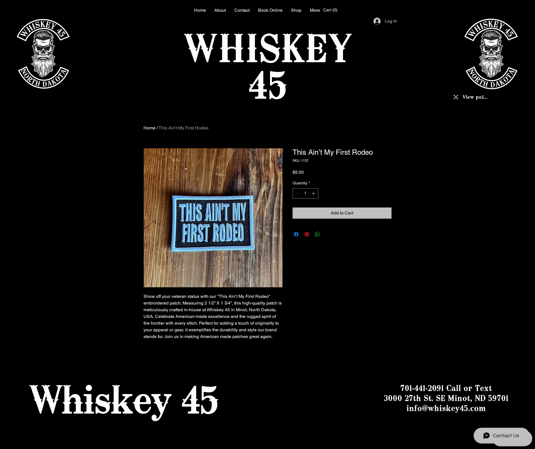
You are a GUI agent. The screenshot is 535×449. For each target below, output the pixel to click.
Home (149, 128)
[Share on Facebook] (296, 234)
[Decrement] (296, 193)
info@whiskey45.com (446, 408)
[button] (331, 10)
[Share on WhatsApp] (317, 234)
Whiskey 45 (123, 399)
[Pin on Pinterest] (306, 234)
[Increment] (313, 193)
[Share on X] (328, 234)
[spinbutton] (305, 193)
